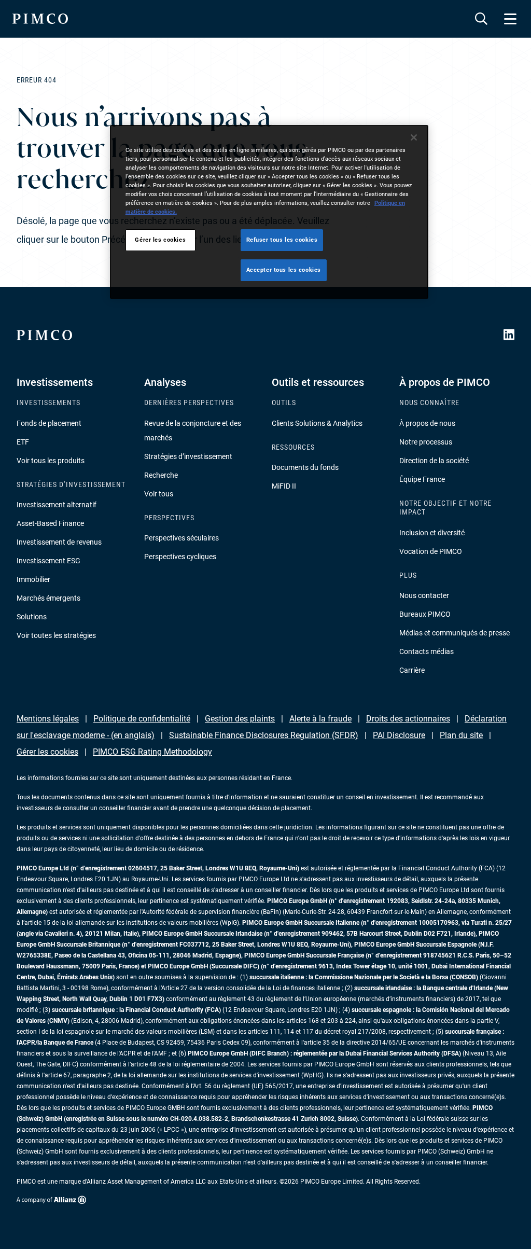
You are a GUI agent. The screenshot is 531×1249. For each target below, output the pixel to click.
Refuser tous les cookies (282, 239)
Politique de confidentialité (141, 719)
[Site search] (481, 18)
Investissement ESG (48, 561)
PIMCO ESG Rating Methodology (152, 752)
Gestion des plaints (240, 719)
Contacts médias (426, 651)
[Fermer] (413, 137)
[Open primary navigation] (510, 18)
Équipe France (422, 479)
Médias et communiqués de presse (454, 633)
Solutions (32, 617)
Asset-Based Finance (50, 523)
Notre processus (425, 442)
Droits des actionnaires (408, 719)
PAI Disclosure (399, 735)
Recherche (161, 475)
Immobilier (33, 579)
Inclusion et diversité (432, 533)
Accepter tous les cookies (283, 269)
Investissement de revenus (59, 542)
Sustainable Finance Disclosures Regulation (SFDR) (263, 735)
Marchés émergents (48, 598)
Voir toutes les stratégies (56, 635)
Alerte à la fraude (320, 719)
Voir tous (158, 494)
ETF (23, 442)
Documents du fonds (305, 467)
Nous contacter (424, 595)
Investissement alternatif (56, 505)
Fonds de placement (49, 423)
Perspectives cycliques (180, 556)
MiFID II (284, 486)
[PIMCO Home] (40, 18)
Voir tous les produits (51, 460)
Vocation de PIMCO (430, 551)
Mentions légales (48, 719)
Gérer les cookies (47, 752)
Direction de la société (434, 460)
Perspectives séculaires (181, 538)
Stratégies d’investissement (188, 456)
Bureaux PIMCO (425, 614)
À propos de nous (427, 423)
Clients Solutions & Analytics (317, 423)
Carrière (412, 670)
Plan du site (461, 735)
